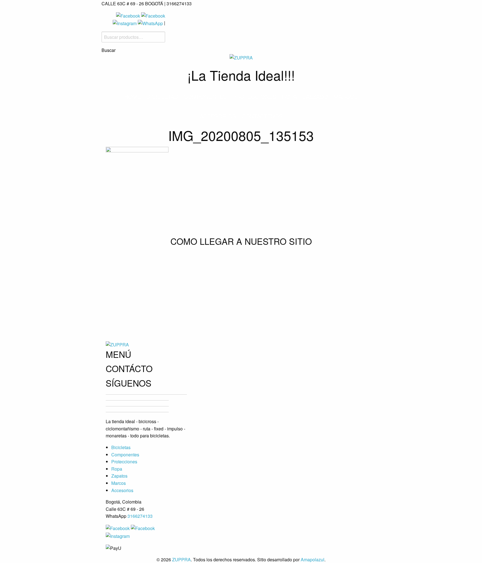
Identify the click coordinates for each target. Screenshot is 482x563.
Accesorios (217, 116)
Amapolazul (312, 559)
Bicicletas (162, 96)
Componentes (205, 96)
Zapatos (119, 476)
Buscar (108, 50)
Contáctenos (262, 116)
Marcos (346, 96)
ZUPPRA (181, 559)
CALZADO (315, 96)
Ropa (289, 96)
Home (132, 96)
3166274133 (140, 516)
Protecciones (254, 96)
